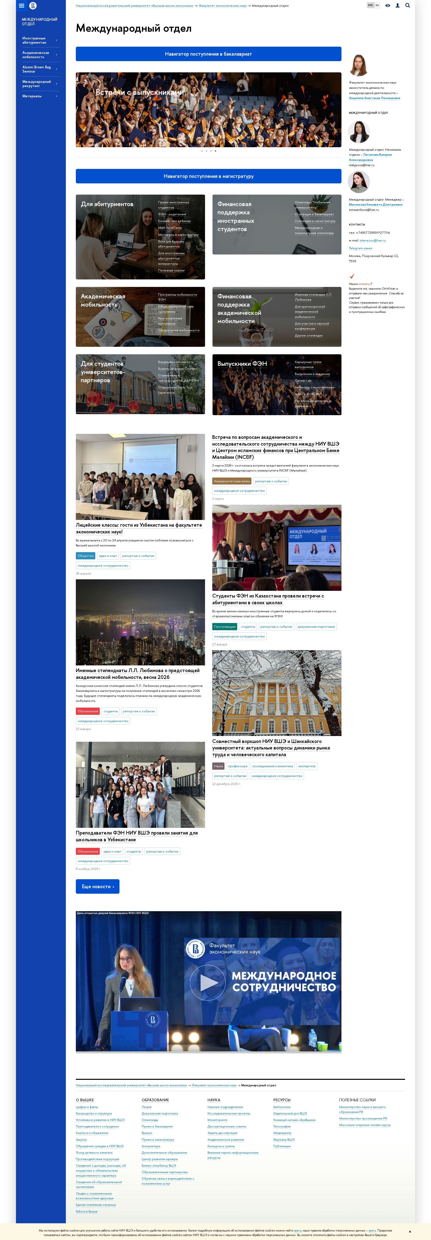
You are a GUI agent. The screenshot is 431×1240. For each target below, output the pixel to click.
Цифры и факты (87, 1107)
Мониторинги (217, 1120)
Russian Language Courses (177, 368)
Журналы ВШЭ (284, 1139)
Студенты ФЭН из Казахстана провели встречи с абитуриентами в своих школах (268, 599)
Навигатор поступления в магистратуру (209, 176)
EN (377, 5)
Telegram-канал (360, 248)
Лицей (146, 1107)
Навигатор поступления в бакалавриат (208, 53)
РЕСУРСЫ (282, 1100)
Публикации (282, 1146)
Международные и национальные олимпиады (314, 230)
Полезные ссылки (171, 270)
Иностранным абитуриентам (34, 40)
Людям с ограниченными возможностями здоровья (94, 1196)
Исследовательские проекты (229, 1113)
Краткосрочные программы (170, 321)
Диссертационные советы (227, 1126)
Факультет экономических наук (214, 1085)
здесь (297, 1231)
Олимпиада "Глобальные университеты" (313, 205)
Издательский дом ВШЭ (290, 1113)
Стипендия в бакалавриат (314, 214)
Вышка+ (147, 1133)
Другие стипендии (309, 335)
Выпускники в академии (312, 374)
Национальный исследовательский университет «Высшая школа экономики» (131, 1085)
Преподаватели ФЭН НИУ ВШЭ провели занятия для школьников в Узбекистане (137, 836)
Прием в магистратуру (158, 1139)
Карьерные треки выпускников (308, 364)
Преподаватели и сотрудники (97, 1126)
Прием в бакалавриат (157, 1126)
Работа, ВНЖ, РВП (308, 394)
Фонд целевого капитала (94, 1152)
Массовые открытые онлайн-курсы (365, 1125)
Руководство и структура (94, 1113)
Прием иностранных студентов (173, 205)
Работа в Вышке (87, 1211)
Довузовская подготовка (160, 1113)
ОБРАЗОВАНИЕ (155, 1100)
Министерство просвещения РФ (363, 1118)
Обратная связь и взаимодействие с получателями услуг (168, 1181)
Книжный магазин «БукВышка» (294, 1120)
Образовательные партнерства (165, 1172)
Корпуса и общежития (92, 1133)
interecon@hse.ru (373, 240)
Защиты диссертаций (222, 1133)
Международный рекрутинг (36, 83)
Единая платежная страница (96, 1205)
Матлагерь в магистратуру (178, 234)
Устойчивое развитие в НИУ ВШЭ (100, 1120)
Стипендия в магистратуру (315, 221)
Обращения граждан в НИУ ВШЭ (100, 1146)
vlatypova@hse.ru (361, 165)
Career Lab (303, 380)
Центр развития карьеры (160, 1159)
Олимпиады (150, 1120)
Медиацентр (282, 1133)
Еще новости (96, 886)
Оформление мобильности (179, 330)
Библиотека (281, 1107)
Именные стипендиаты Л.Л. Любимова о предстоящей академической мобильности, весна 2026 (138, 673)
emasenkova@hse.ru (364, 209)
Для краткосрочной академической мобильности (310, 311)
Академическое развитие (226, 1139)
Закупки (81, 1139)
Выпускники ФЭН (242, 363)
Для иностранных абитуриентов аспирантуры (171, 258)
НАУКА (214, 1100)
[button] (80, 110)
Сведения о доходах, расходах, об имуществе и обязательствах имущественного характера (101, 1170)
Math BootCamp (170, 227)
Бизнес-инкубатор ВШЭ (159, 1165)
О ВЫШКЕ (85, 1100)
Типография (282, 1126)
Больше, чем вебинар (174, 221)
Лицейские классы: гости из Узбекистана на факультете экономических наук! (139, 528)
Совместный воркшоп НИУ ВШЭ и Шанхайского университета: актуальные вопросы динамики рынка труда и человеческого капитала (271, 748)
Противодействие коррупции (97, 1159)
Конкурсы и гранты (221, 1146)
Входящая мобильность (176, 362)
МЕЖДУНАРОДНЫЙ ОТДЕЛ (40, 21)
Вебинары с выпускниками (314, 387)
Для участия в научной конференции (312, 326)
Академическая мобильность (35, 54)
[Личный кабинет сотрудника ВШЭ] (397, 5)
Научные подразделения (225, 1107)
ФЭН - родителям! (172, 214)
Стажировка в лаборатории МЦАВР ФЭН (178, 378)
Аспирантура (151, 1146)
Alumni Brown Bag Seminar (36, 69)
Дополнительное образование (164, 1152)
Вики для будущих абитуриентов (171, 244)
